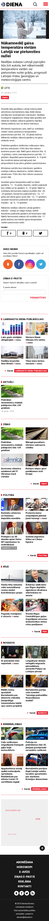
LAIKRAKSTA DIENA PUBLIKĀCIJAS (23, 319)
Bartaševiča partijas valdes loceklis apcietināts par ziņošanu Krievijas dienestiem (37, 773)
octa (38, 818)
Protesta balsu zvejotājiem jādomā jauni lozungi (36, 516)
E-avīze (24, 871)
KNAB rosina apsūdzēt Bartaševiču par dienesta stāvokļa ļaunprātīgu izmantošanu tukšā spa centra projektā (11, 698)
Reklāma (24, 881)
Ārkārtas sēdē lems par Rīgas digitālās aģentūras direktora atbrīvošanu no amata (36, 590)
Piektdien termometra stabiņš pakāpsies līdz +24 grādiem (11, 404)
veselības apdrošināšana (21, 825)
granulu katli (12, 834)
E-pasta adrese (9, 287)
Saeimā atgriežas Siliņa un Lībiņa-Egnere (35, 539)
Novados (9, 642)
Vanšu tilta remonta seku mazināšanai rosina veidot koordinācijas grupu (11, 588)
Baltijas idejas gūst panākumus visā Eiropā (36, 471)
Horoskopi (24, 867)
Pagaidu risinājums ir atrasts (11, 615)
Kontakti (24, 886)
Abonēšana (24, 862)
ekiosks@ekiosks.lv (24, 917)
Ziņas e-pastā (24, 876)
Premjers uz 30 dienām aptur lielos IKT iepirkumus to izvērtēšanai (11, 540)
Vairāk (10, 371)
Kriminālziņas (12, 724)
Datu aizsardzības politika (24, 910)
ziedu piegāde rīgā (12, 810)
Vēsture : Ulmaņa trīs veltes (35, 340)
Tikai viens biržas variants (35, 362)
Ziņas (5, 98)
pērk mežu (23, 812)
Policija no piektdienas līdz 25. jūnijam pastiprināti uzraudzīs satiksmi (36, 746)
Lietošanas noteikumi (24, 907)
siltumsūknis (33, 837)
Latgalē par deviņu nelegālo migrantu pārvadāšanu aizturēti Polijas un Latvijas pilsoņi (36, 666)
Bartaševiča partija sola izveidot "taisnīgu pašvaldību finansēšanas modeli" (36, 695)
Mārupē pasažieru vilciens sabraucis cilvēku (35, 445)
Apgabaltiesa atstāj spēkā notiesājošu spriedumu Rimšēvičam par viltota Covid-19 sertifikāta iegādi (11, 775)
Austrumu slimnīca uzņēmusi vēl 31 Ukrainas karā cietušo (11, 472)
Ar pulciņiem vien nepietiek (10, 662)
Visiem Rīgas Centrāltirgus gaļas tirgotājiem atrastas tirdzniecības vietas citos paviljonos (36, 619)
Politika (8, 495)
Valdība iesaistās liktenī (11, 362)
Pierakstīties (38, 297)
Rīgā (6, 566)
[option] (24, 24)
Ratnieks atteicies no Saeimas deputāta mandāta (11, 516)
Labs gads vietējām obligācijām (11, 338)
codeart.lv (29, 914)
